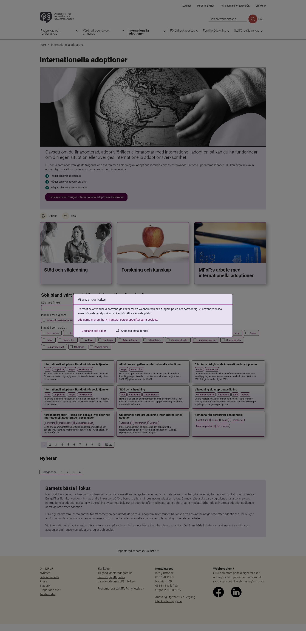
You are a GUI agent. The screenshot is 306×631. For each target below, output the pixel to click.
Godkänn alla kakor (94, 331)
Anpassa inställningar (134, 331)
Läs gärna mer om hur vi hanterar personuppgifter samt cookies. (118, 319)
